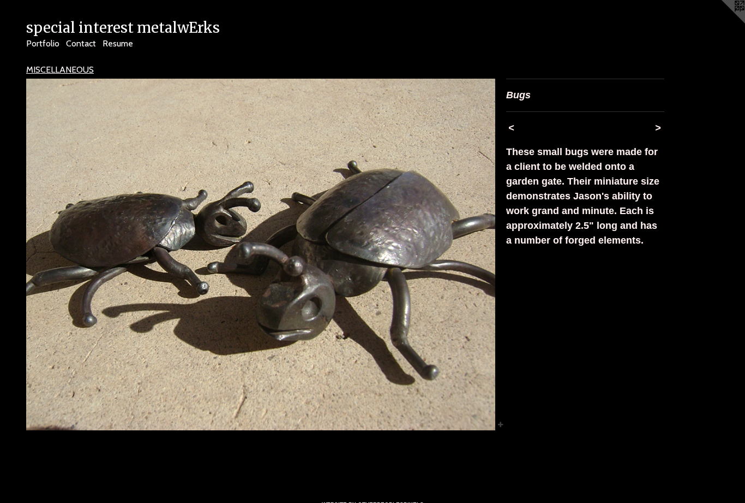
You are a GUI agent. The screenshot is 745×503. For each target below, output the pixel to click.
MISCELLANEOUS (60, 69)
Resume (118, 43)
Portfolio (42, 43)
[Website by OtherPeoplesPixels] (723, 22)
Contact (81, 43)
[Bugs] (260, 255)
